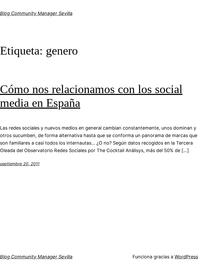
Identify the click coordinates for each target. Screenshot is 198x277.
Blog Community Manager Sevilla (36, 13)
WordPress (186, 256)
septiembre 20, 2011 (19, 163)
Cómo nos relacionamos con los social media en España (91, 96)
